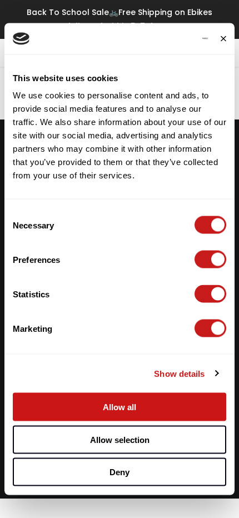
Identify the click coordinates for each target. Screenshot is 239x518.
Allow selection (120, 439)
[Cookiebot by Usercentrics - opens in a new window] (159, 39)
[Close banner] (223, 38)
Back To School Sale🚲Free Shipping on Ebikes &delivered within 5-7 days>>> (119, 19)
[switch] (210, 259)
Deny (119, 472)
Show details (179, 373)
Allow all (119, 407)
